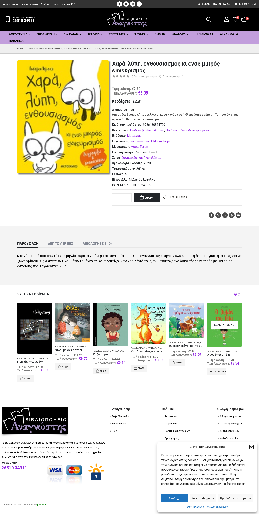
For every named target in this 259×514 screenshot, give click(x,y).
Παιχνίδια (16, 41)
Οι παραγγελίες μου (231, 423)
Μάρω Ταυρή (161, 141)
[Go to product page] (34, 328)
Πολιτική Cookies (194, 506)
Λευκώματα (229, 34)
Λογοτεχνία (18, 34)
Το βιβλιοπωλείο (121, 416)
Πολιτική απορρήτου (217, 506)
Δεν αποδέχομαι (203, 498)
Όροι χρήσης (172, 438)
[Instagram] (132, 4)
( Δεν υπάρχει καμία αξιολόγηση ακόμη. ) (157, 76)
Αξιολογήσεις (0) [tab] (97, 243)
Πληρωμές (171, 423)
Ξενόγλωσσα (204, 34)
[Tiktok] (139, 4)
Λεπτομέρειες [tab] (60, 243)
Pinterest (231, 215)
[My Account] (227, 19)
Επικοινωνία (247, 3)
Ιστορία (94, 34)
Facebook (211, 215)
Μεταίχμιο (134, 135)
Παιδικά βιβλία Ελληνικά (147, 130)
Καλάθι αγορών (229, 438)
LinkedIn (225, 215)
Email (238, 215)
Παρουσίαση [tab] (27, 243)
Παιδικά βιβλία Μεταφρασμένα (187, 130)
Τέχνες (140, 34)
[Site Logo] (127, 19)
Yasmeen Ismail (141, 141)
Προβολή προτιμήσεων (235, 498)
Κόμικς (160, 34)
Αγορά (149, 198)
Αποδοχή (174, 498)
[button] (251, 447)
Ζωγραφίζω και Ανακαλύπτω (141, 157)
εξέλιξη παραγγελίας (216, 3)
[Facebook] (119, 4)
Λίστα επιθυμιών (229, 431)
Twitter (218, 215)
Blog (114, 431)
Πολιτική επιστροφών (177, 431)
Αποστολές (171, 416)
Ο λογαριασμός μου (231, 416)
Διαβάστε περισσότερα (219, 371)
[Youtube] (126, 4)
